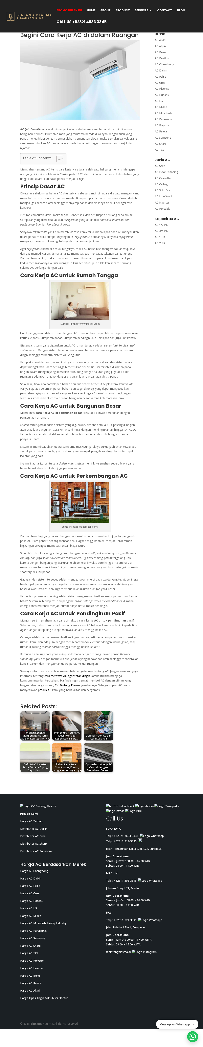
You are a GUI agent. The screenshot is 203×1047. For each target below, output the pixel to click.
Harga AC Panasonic (33, 931)
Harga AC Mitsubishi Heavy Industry (43, 923)
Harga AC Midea (30, 916)
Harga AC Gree (29, 893)
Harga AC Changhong (34, 871)
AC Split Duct (163, 190)
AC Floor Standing (166, 172)
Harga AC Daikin (30, 878)
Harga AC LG (28, 908)
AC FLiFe (160, 76)
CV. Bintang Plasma (67, 685)
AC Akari (160, 40)
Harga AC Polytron (32, 960)
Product (123, 10)
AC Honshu (162, 95)
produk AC (44, 690)
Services (141, 10)
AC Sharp (161, 144)
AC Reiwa (161, 131)
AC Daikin (161, 70)
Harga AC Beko (30, 976)
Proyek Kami (29, 814)
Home (91, 10)
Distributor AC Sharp (33, 843)
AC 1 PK (160, 237)
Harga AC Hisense (31, 968)
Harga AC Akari (30, 990)
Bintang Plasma (42, 1023)
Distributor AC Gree (33, 836)
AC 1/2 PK (161, 225)
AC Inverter (162, 202)
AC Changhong (164, 64)
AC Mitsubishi (163, 113)
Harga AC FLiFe (30, 886)
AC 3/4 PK (161, 231)
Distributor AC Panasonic (36, 851)
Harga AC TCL (29, 953)
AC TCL (159, 149)
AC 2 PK (160, 243)
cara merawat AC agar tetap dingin (67, 676)
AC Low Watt (163, 196)
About (105, 10)
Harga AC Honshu (31, 901)
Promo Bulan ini (69, 10)
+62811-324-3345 (125, 920)
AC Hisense (162, 88)
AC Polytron (162, 125)
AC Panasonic (163, 119)
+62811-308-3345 (125, 880)
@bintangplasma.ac (119, 952)
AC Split (160, 166)
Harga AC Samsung (32, 938)
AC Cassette (163, 178)
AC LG (159, 101)
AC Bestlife (162, 58)
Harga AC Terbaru (31, 821)
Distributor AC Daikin (33, 828)
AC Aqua (160, 46)
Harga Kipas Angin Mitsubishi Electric (44, 998)
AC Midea (161, 107)
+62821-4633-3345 (126, 836)
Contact (164, 10)
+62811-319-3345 (125, 841)
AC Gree (160, 83)
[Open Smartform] (192, 1036)
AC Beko (160, 52)
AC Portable (162, 208)
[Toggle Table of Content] (57, 158)
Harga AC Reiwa (30, 983)
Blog (181, 10)
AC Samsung (163, 137)
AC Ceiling (161, 184)
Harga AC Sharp (30, 945)
